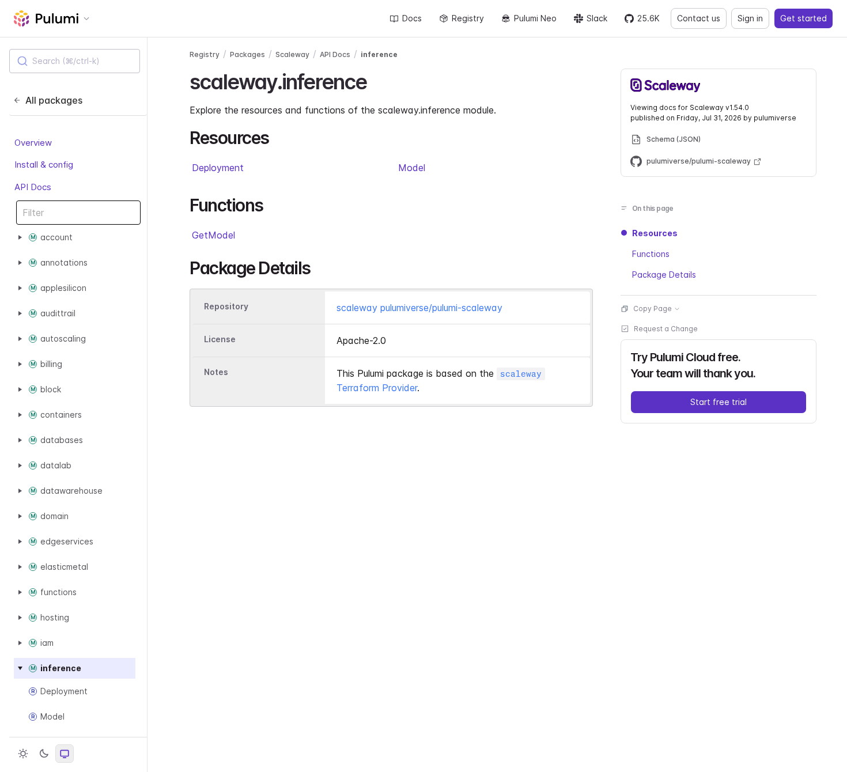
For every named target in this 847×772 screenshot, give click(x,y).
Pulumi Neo (535, 18)
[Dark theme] (44, 753)
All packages (53, 100)
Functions (651, 254)
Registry (468, 18)
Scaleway (292, 54)
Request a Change (666, 328)
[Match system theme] (64, 753)
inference (379, 54)
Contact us (698, 18)
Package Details (664, 274)
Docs (412, 18)
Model (411, 167)
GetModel (213, 235)
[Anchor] (377, 80)
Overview (33, 142)
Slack (597, 18)
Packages (247, 54)
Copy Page (652, 308)
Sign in (750, 18)
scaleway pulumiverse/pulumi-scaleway (419, 307)
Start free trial (718, 402)
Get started (803, 18)
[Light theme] (23, 753)
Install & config (43, 164)
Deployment (218, 167)
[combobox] (74, 61)
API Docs (32, 186)
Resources (655, 233)
